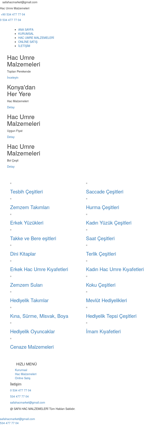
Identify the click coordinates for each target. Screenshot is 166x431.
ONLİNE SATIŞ (27, 42)
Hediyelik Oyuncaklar (32, 331)
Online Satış (20, 378)
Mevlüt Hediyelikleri (106, 300)
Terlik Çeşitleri (101, 253)
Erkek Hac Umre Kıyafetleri (39, 268)
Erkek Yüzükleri (26, 222)
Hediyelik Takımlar (29, 300)
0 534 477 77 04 (10, 20)
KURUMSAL (26, 33)
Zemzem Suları (26, 284)
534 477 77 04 (19, 396)
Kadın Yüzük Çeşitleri (108, 222)
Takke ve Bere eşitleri (33, 238)
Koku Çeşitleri (100, 284)
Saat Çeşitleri (100, 238)
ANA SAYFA (25, 29)
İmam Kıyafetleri (103, 331)
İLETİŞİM (24, 46)
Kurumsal (18, 370)
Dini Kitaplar (23, 253)
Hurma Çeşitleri (102, 207)
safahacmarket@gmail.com (27, 402)
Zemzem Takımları (29, 207)
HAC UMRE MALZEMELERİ (36, 38)
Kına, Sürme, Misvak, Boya (39, 315)
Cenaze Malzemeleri (32, 346)
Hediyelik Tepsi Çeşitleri (111, 315)
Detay (11, 107)
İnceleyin (12, 77)
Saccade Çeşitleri (104, 191)
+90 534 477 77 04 (12, 14)
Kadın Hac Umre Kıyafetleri (115, 268)
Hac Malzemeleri (23, 374)
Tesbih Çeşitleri (26, 191)
